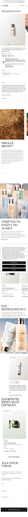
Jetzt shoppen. (16, 2)
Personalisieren (14, 262)
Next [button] (26, 421)
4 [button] (15, 44)
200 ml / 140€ (15, 73)
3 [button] (13, 44)
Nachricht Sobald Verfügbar (15, 395)
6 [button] (19, 44)
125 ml (11, 382)
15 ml (4, 286)
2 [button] (11, 44)
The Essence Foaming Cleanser (17, 385)
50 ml (24, 286)
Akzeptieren (14, 269)
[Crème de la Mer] (5, 5)
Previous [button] (2, 421)
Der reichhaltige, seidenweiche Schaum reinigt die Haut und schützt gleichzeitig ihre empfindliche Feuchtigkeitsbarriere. (17, 389)
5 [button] (17, 44)
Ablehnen (14, 266)
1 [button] (9, 44)
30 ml (17, 382)
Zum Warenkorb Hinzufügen (14, 509)
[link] (4, 239)
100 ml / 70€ (6, 73)
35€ (10, 392)
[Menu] (26, 5)
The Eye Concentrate (8, 288)
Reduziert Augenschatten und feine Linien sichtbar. (10, 290)
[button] (1, 1)
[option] (12, 30)
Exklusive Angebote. (9, 66)
